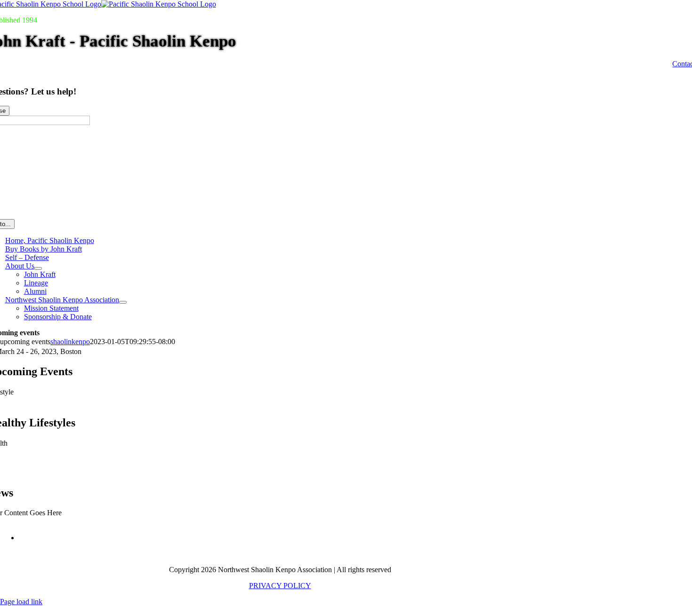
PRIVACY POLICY (280, 586)
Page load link (21, 602)
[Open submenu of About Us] (38, 268)
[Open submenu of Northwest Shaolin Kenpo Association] (123, 302)
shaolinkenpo (70, 342)
